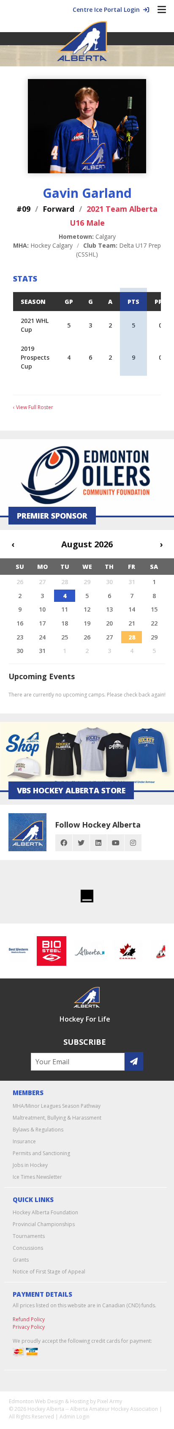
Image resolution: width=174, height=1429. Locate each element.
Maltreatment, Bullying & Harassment (57, 1117)
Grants (21, 1259)
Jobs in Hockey (30, 1165)
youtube (115, 842)
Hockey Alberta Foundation (45, 1212)
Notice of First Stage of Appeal (49, 1271)
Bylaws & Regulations (38, 1129)
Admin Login (75, 1416)
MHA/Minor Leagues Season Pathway (57, 1105)
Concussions (28, 1247)
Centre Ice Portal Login (108, 9)
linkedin (98, 842)
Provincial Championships (44, 1224)
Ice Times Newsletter (37, 1176)
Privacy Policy (29, 1327)
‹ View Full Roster (33, 407)
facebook (63, 842)
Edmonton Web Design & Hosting (49, 1401)
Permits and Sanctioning (41, 1153)
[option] (48, 951)
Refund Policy (29, 1319)
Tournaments (29, 1236)
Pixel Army (109, 1401)
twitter (81, 842)
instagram (133, 842)
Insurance (24, 1141)
